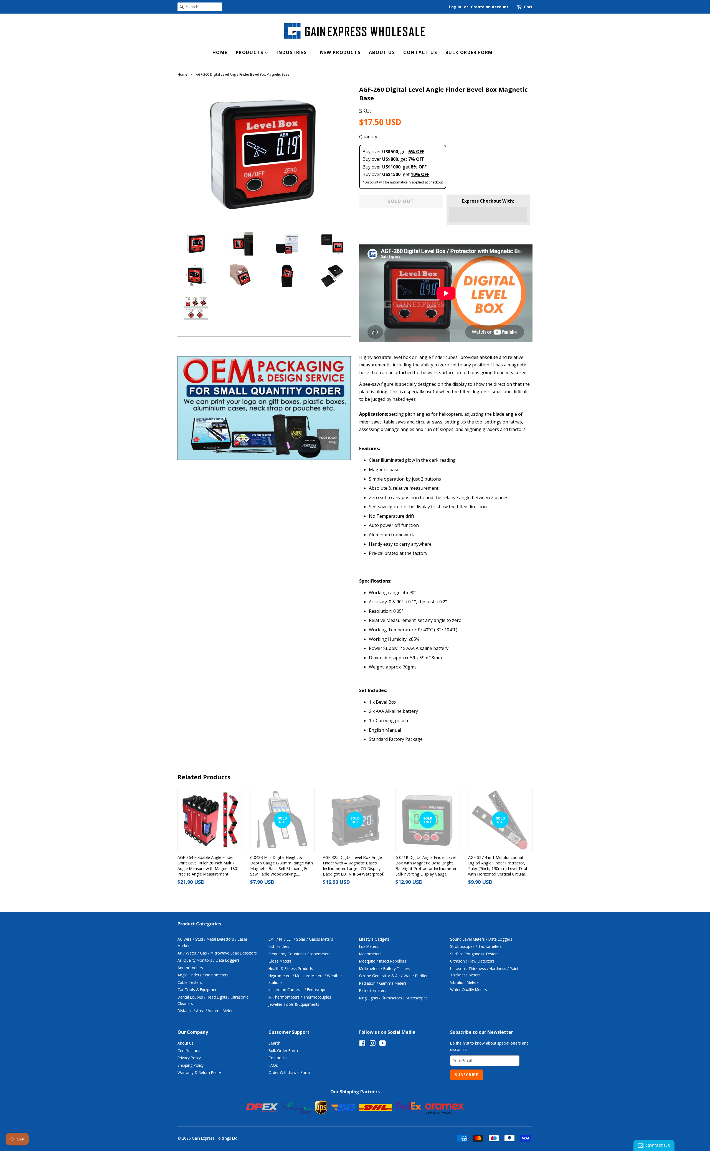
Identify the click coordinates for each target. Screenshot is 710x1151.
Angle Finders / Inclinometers (203, 975)
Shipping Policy (191, 1065)
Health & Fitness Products (290, 968)
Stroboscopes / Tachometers (476, 946)
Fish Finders (278, 946)
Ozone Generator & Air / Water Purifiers (394, 975)
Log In (455, 6)
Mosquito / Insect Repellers (382, 961)
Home (219, 52)
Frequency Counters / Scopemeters (299, 953)
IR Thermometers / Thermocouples (299, 997)
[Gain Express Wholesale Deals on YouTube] (382, 1044)
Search (274, 1043)
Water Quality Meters (468, 989)
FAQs (273, 1065)
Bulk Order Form (469, 52)
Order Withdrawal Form (289, 1072)
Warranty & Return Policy (199, 1072)
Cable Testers (190, 982)
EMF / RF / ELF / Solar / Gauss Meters (300, 939)
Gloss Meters (279, 961)
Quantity (368, 137)
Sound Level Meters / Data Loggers (481, 939)
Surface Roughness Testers (474, 953)
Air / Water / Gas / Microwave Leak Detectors (217, 953)
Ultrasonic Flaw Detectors (472, 961)
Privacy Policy (189, 1057)
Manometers (370, 953)
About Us (382, 52)
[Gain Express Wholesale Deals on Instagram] (372, 1044)
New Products (340, 52)
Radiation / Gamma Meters (383, 983)
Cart (528, 6)
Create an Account (489, 6)
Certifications (189, 1050)
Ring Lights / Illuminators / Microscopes (393, 998)
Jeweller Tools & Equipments (293, 1004)
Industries (292, 52)
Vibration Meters (464, 982)
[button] (488, 214)
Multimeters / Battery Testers (384, 968)
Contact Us (420, 52)
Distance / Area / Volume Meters (206, 1010)
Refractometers (372, 990)
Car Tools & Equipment (198, 989)
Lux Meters (368, 946)
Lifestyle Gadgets (374, 939)
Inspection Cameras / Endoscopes (298, 989)
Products (250, 52)
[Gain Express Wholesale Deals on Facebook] (362, 1044)
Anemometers (190, 967)
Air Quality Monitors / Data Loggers (209, 960)
